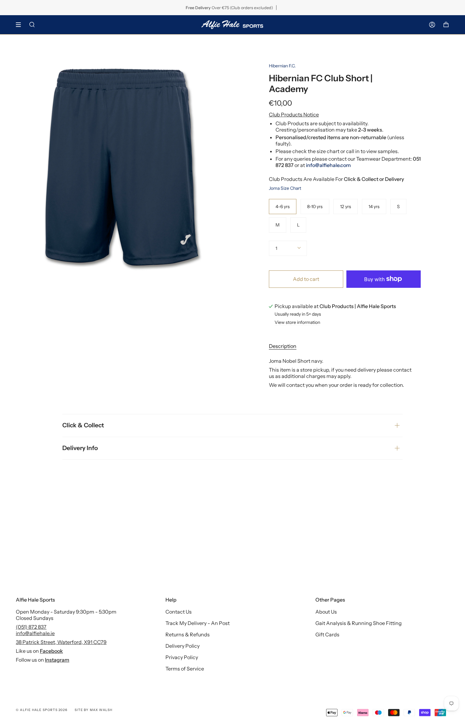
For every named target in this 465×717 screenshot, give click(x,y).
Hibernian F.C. (282, 66)
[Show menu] (20, 24)
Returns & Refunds (187, 634)
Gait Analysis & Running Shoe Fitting (358, 623)
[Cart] (446, 24)
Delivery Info (80, 448)
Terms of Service (184, 668)
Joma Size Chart (285, 188)
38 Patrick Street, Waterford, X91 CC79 (61, 642)
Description (282, 346)
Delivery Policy (182, 646)
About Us (326, 612)
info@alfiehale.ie (35, 633)
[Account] (432, 24)
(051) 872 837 (31, 627)
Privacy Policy (181, 657)
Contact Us (178, 612)
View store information (297, 322)
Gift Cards (327, 634)
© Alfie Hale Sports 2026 (41, 710)
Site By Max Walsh (93, 710)
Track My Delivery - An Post (197, 623)
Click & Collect (83, 425)
